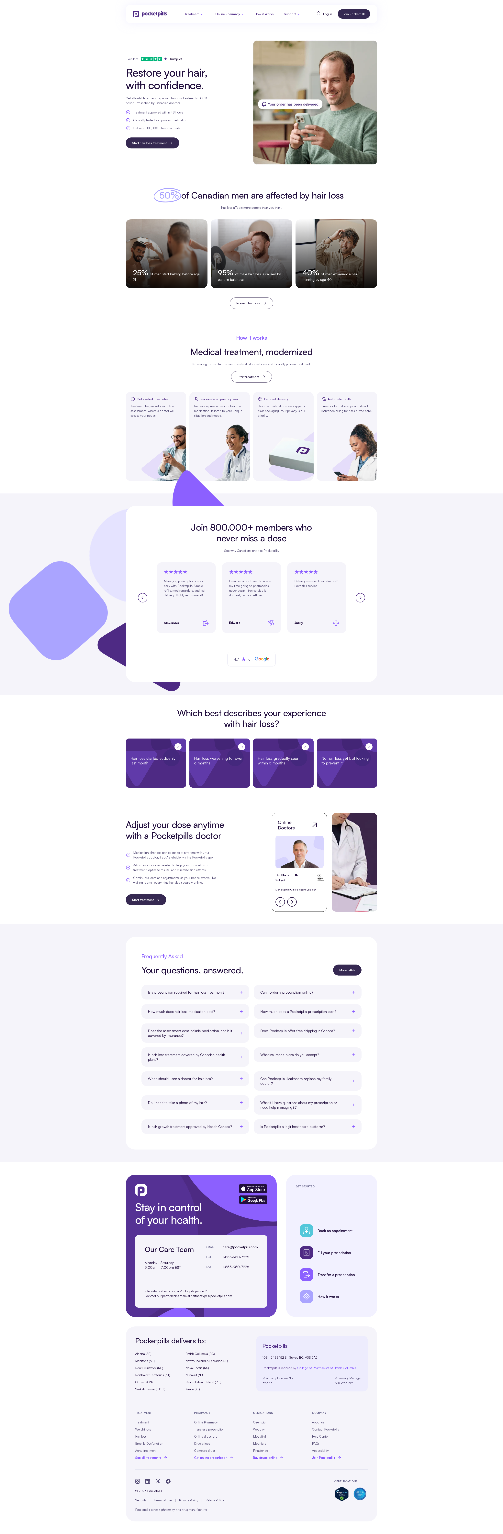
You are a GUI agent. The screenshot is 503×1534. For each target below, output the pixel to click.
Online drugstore (205, 1436)
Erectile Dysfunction (149, 1443)
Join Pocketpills (353, 14)
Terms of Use (163, 1500)
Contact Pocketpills (325, 1429)
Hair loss (141, 1436)
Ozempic (259, 1422)
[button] (194, 14)
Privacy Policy (188, 1500)
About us (318, 1422)
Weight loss (143, 1429)
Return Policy (215, 1500)
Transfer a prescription (209, 1429)
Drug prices (202, 1443)
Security (141, 1500)
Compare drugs (205, 1451)
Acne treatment (146, 1451)
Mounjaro (259, 1443)
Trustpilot (176, 59)
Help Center (320, 1436)
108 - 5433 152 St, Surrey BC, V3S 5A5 (290, 1357)
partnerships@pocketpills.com (211, 1296)
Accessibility (320, 1451)
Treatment (142, 1422)
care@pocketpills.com (240, 1247)
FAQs (315, 1443)
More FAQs (347, 970)
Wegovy (259, 1429)
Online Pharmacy (206, 1422)
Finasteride (260, 1451)
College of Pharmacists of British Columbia (326, 1368)
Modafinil (259, 1436)
